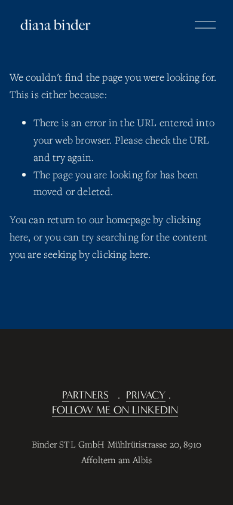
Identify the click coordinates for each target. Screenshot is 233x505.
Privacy (145, 395)
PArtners (85, 395)
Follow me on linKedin (115, 410)
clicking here (120, 254)
